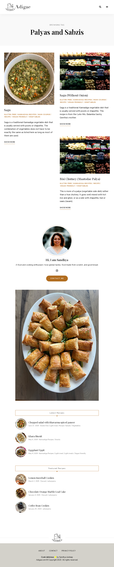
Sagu (7, 110)
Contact (53, 551)
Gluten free (10, 114)
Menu (107, 7)
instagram (57, 271)
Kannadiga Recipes (27, 114)
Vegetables (34, 117)
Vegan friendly (19, 117)
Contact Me (57, 278)
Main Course (44, 114)
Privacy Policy (68, 551)
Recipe (7, 117)
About (42, 551)
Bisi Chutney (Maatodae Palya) (80, 179)
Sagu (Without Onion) (74, 95)
